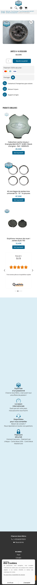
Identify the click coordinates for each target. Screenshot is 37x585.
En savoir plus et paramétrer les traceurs (14, 574)
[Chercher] (16, 8)
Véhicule (8, 11)
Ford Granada (14, 11)
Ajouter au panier (22, 61)
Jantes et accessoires (12, 12)
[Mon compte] (21, 8)
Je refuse (10, 583)
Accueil (3, 11)
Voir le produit (18, 153)
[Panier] (25, 8)
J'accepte (26, 583)
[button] (31, 22)
